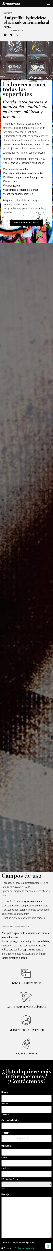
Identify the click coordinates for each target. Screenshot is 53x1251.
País (3, 1188)
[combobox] (8, 1138)
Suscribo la (19, 1248)
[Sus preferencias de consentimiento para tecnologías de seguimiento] (48, 1246)
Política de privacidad (25, 1248)
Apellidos (5, 1114)
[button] (48, 3)
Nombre (4, 1103)
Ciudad (4, 1157)
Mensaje (5, 1194)
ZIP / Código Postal (9, 1179)
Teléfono (5, 1133)
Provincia (5, 1168)
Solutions (8, 13)
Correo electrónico (10, 1120)
